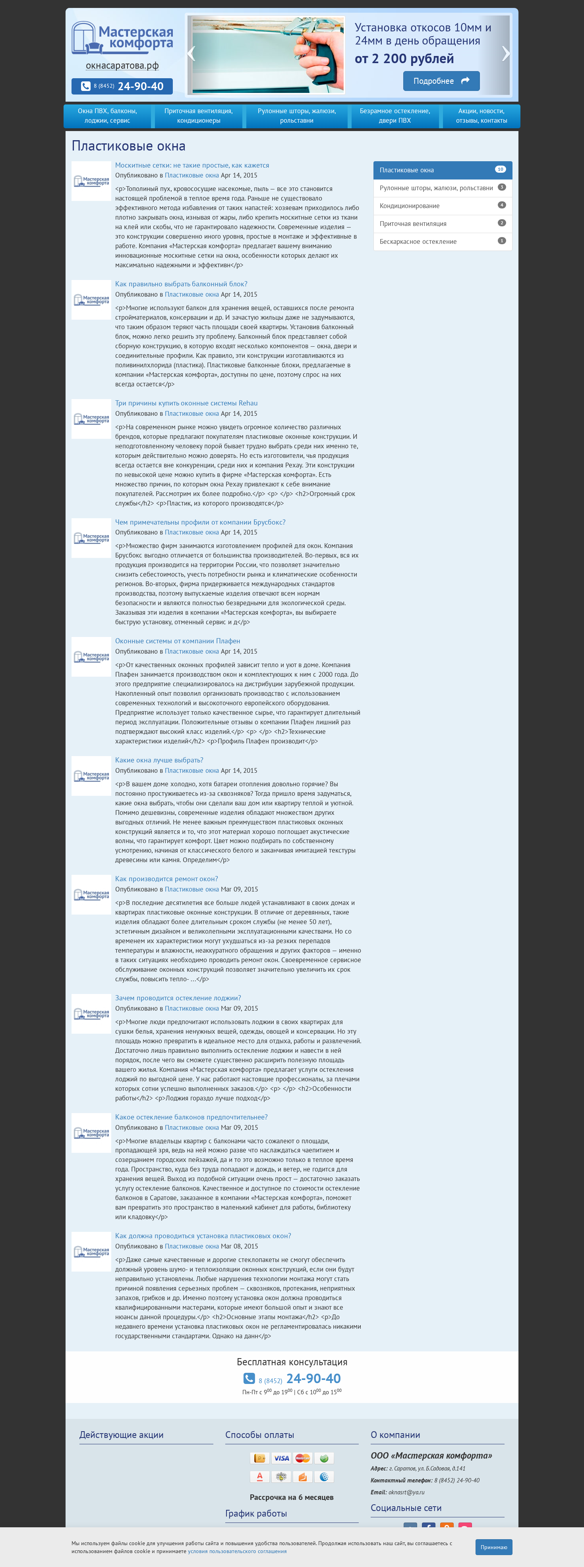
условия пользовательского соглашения (237, 1551)
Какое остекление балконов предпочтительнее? (191, 1116)
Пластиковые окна (192, 175)
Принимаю (494, 1547)
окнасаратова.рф (122, 65)
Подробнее (437, 80)
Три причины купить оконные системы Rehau (186, 402)
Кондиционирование (441, 205)
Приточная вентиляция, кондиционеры (198, 115)
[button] (204, 55)
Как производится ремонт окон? (166, 878)
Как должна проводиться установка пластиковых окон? (203, 1235)
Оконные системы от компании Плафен (177, 640)
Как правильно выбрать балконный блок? (181, 283)
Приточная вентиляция (441, 223)
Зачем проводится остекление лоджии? (178, 997)
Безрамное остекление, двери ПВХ (395, 115)
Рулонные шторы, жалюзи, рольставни (297, 115)
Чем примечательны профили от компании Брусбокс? (200, 522)
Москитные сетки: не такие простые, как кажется (192, 165)
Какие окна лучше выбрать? (159, 759)
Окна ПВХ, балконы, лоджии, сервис (107, 115)
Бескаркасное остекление (441, 241)
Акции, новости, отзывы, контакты (481, 115)
